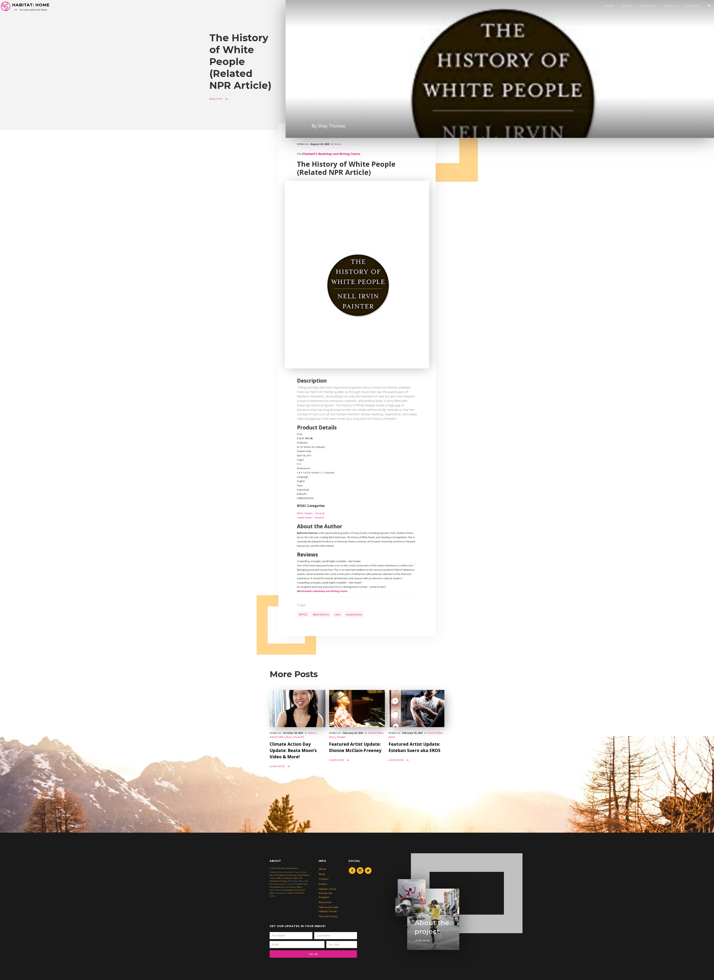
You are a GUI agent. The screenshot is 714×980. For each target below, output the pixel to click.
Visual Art (298, 737)
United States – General (310, 517)
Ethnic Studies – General (310, 513)
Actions (312, 733)
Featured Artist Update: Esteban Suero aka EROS (414, 747)
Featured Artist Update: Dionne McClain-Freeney (355, 747)
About (628, 5)
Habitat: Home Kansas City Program (327, 893)
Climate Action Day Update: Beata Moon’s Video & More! (293, 750)
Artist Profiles (277, 737)
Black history (321, 614)
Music (289, 737)
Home (610, 5)
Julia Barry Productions (287, 868)
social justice (354, 614)
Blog (321, 873)
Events (323, 883)
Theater (341, 737)
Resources (325, 902)
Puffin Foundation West (287, 878)
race (337, 614)
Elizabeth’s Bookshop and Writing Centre (331, 154)
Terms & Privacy (328, 916)
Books (337, 144)
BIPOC (303, 614)
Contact (692, 5)
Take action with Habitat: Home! (328, 909)
